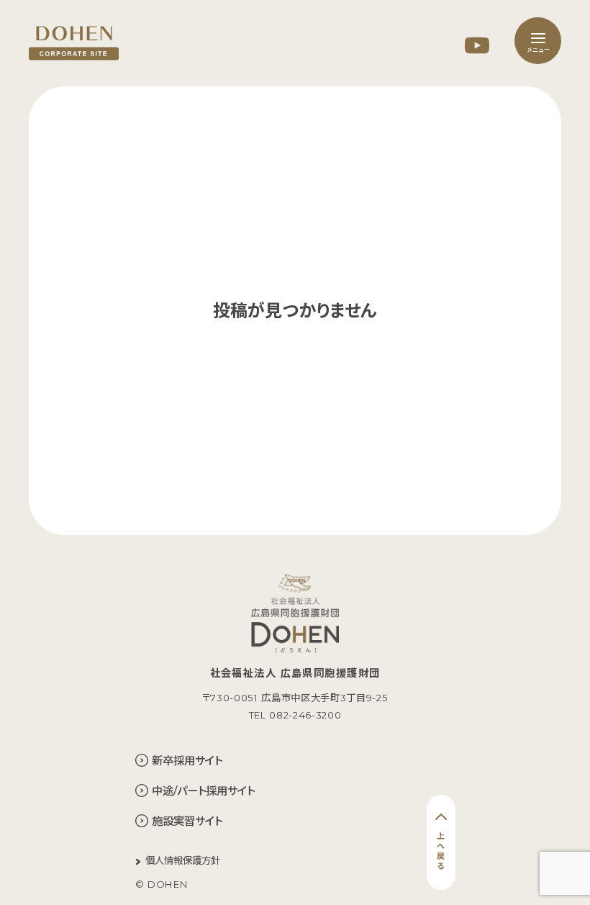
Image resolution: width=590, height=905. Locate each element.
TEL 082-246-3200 (295, 715)
